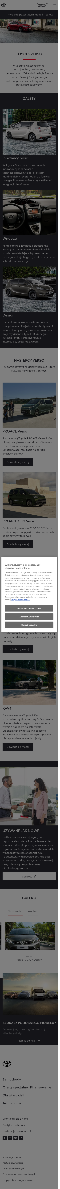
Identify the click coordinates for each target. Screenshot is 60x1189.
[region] (29, 594)
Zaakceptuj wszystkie (29, 616)
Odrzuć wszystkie (29, 624)
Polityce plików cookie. (20, 599)
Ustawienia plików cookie (29, 608)
